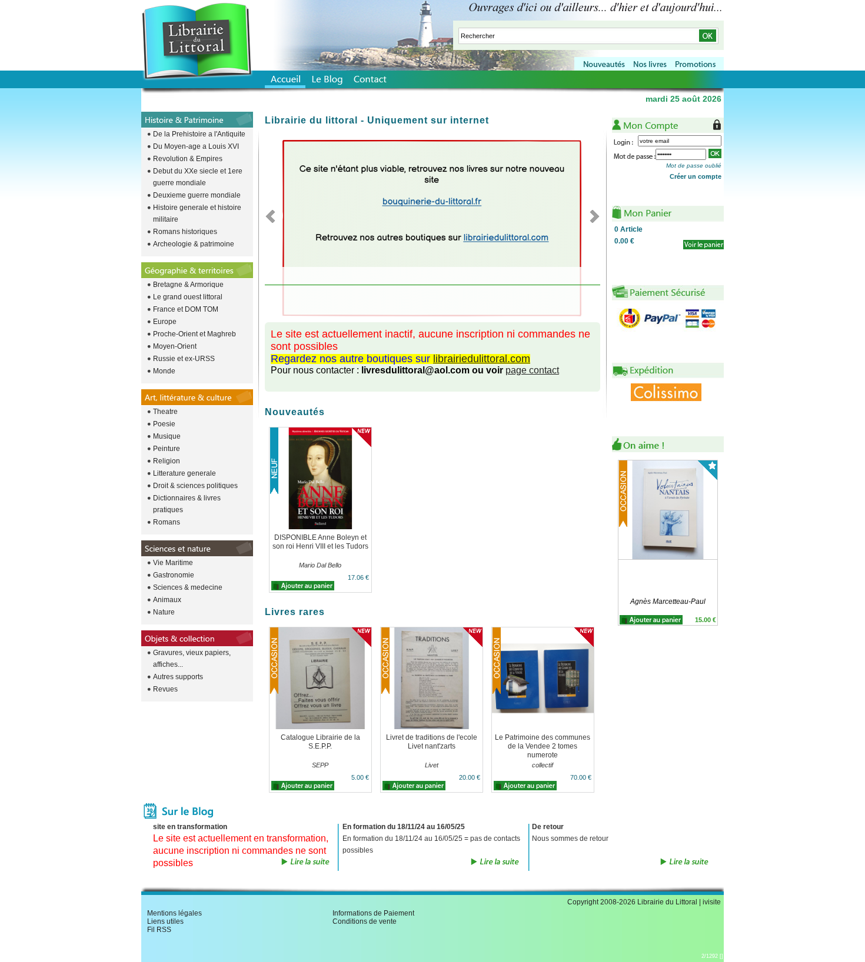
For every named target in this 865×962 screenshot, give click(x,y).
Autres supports (178, 677)
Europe (165, 322)
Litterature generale (184, 473)
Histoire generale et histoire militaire (197, 213)
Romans (166, 522)
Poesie (164, 424)
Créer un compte (695, 176)
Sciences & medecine (187, 587)
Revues (165, 689)
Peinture (166, 449)
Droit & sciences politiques (195, 486)
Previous (274, 216)
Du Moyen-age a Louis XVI (196, 146)
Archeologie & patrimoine (193, 244)
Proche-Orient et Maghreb (194, 334)
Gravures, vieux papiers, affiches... (192, 659)
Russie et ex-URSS (184, 359)
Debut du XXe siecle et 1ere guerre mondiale (197, 177)
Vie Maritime (173, 563)
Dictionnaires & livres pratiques (187, 504)
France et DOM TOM (185, 309)
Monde (164, 371)
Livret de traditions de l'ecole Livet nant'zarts (431, 741)
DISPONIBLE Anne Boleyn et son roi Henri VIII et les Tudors (320, 541)
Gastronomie (173, 575)
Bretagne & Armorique (188, 284)
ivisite (712, 902)
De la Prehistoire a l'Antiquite (199, 134)
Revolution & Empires (187, 159)
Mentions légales (174, 913)
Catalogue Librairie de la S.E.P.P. (320, 741)
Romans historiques (185, 232)
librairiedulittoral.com (481, 359)
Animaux (167, 600)
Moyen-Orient (175, 346)
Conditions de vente (364, 921)
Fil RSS (159, 930)
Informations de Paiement (373, 913)
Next (591, 216)
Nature (164, 612)
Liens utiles (165, 921)
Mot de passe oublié (693, 165)
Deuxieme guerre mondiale (197, 195)
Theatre (165, 411)
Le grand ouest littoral (187, 297)
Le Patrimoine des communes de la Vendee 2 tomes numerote (542, 746)
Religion (166, 461)
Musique (167, 436)
